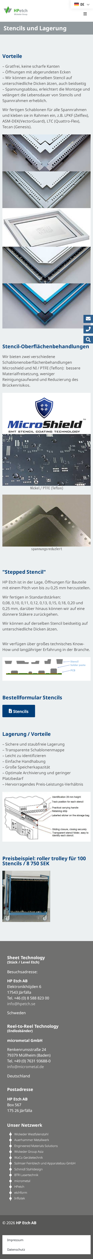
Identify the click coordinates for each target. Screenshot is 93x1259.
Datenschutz (16, 1249)
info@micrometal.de (25, 1066)
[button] (85, 11)
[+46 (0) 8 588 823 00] (88, 329)
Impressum (15, 1240)
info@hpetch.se (21, 1003)
